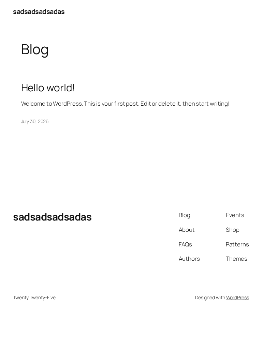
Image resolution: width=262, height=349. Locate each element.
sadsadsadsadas (38, 11)
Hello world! (48, 87)
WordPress (237, 297)
